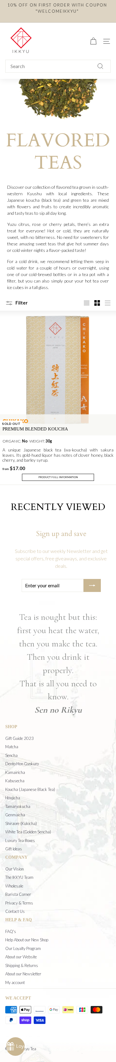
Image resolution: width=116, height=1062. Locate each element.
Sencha (11, 755)
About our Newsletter (23, 973)
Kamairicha (15, 772)
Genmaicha (15, 814)
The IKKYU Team (19, 877)
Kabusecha (14, 780)
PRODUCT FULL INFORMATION (58, 477)
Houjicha (12, 797)
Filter (21, 302)
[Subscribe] (92, 585)
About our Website (21, 956)
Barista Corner (18, 894)
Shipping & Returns (21, 965)
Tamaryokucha (17, 806)
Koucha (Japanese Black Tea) (30, 789)
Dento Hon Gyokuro (22, 763)
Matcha (11, 746)
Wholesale (14, 885)
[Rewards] (15, 1046)
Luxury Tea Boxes (20, 840)
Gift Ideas (13, 848)
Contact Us (15, 911)
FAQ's (10, 931)
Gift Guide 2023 (19, 738)
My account (15, 982)
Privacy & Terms (19, 902)
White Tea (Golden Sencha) (28, 831)
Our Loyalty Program (23, 948)
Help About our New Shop (26, 939)
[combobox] (58, 66)
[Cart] (93, 41)
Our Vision (14, 868)
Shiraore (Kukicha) (21, 823)
